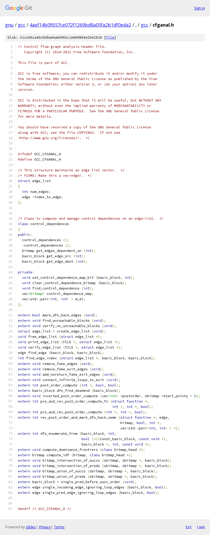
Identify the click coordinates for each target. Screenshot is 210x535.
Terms (59, 527)
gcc (21, 25)
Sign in (199, 8)
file (110, 37)
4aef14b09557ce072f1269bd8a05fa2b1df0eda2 (80, 25)
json (201, 527)
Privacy (45, 527)
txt (188, 527)
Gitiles (31, 527)
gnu (9, 25)
